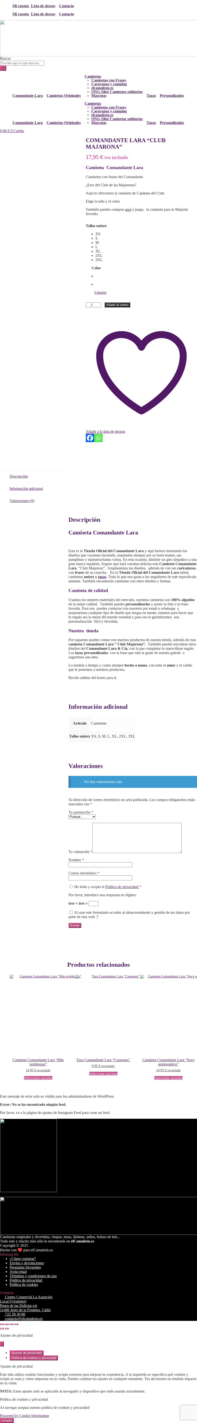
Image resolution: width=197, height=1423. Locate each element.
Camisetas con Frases (108, 80)
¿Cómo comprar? (23, 1259)
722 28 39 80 (14, 1314)
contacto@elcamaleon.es (23, 1319)
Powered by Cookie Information (24, 1416)
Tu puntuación (80, 812)
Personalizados (172, 96)
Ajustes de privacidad (27, 1353)
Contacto (66, 6)
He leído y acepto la (107, 887)
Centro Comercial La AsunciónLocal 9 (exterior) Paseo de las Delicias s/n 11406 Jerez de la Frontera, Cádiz (26, 1303)
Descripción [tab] (19, 476)
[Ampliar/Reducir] (2, 1324)
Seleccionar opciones (38, 1078)
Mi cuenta (20, 6)
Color (96, 268)
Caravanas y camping (109, 84)
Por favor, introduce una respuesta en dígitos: (102, 895)
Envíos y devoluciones (27, 1263)
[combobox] (22, 63)
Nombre (76, 860)
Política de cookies (24, 1284)
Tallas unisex (96, 226)
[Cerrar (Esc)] (16, 1324)
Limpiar (100, 292)
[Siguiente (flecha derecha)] (7, 1328)
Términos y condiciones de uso (33, 1276)
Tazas (151, 96)
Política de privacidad (122, 887)
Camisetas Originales (64, 96)
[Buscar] (3, 68)
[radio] (101, 234)
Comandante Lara (27, 96)
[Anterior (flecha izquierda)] (2, 1328)
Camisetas (93, 76)
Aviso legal (18, 1272)
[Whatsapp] (98, 438)
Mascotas (98, 96)
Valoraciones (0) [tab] (22, 501)
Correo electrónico (83, 873)
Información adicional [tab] (26, 488)
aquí (128, 209)
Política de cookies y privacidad (34, 1358)
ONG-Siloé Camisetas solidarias (117, 92)
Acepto (7, 1420)
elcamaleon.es (102, 88)
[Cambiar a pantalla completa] (7, 1324)
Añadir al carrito (117, 305)
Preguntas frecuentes (25, 1267)
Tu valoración (80, 852)
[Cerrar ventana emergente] (2, 1344)
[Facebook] (90, 438)
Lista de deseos (43, 6)
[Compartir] (11, 1324)
